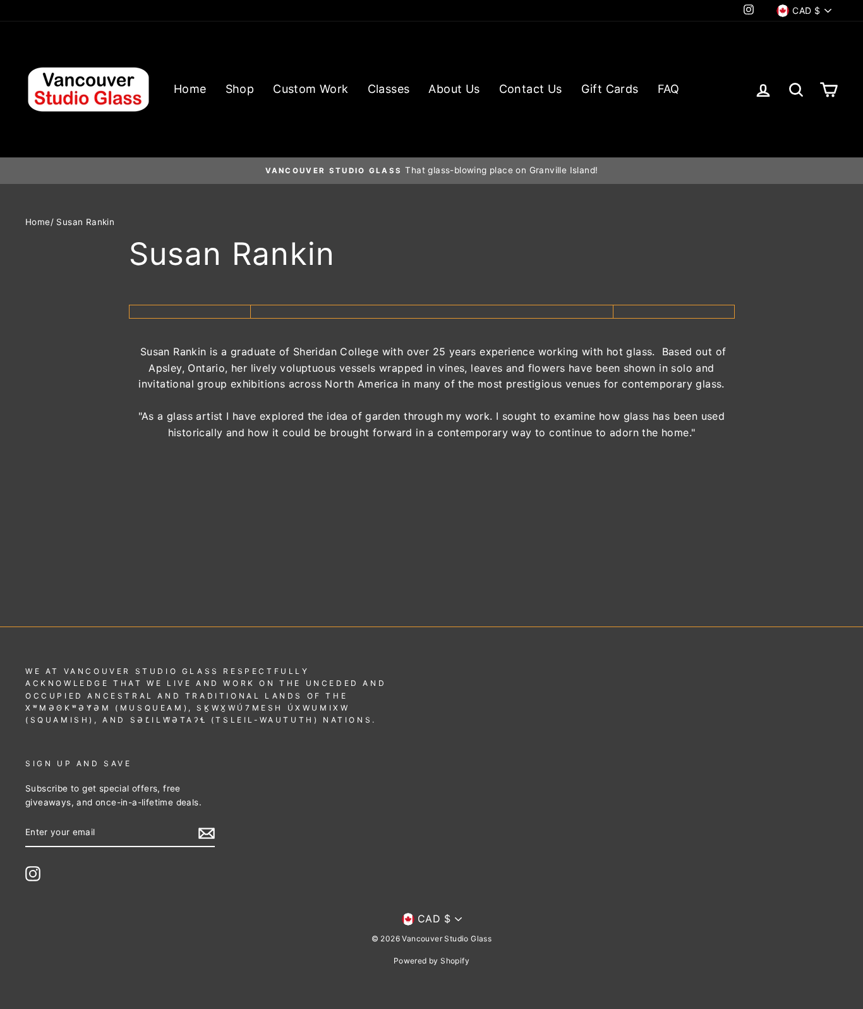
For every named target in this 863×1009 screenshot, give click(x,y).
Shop (240, 88)
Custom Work (310, 88)
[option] (431, 171)
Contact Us (530, 88)
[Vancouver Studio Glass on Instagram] (32, 873)
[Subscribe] (206, 833)
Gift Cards (610, 88)
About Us (454, 88)
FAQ (669, 88)
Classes (389, 88)
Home (190, 88)
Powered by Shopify (431, 960)
